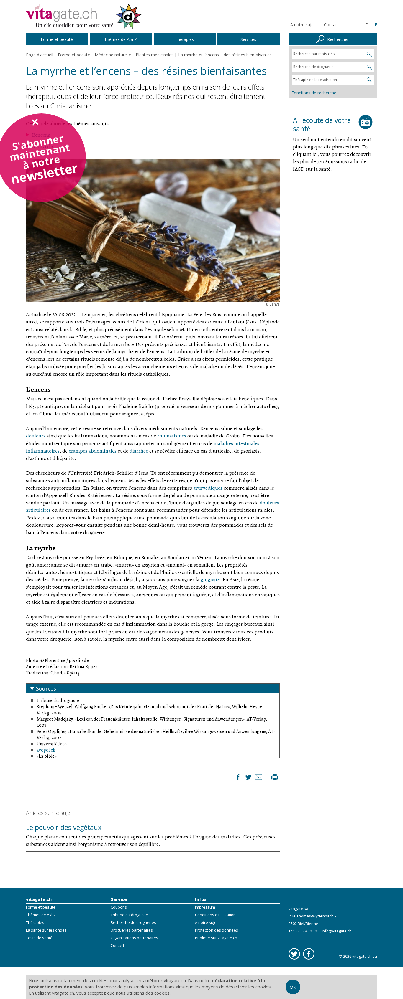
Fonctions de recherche (313, 92)
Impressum (205, 907)
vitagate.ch (39, 899)
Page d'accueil (39, 54)
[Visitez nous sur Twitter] (294, 953)
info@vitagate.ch (337, 931)
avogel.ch (46, 750)
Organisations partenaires (134, 937)
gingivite (210, 579)
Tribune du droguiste (129, 914)
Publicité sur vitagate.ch (216, 937)
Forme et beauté (40, 907)
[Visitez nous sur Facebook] (308, 953)
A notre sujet (302, 24)
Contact (331, 24)
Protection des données (216, 930)
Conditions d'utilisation (215, 914)
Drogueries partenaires (132, 930)
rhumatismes (171, 435)
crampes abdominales (93, 450)
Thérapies (35, 922)
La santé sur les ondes (46, 930)
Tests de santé (39, 937)
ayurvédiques (207, 487)
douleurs (35, 435)
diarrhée (139, 450)
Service (119, 899)
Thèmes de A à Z (41, 914)
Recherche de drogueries (133, 922)
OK (293, 987)
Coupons (119, 907)
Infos (201, 899)
